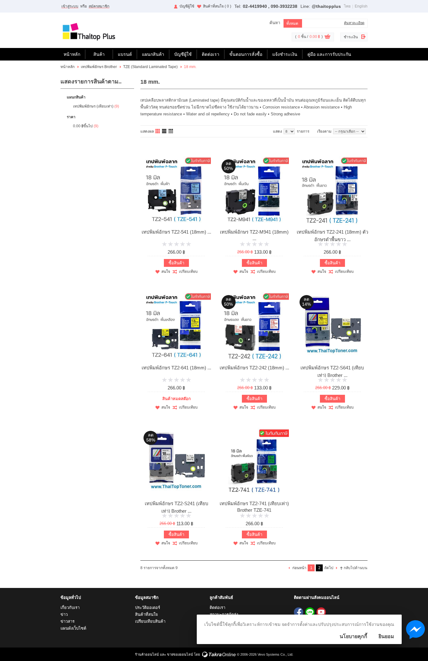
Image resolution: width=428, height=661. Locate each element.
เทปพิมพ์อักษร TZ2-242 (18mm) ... (254, 367)
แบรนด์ (125, 54)
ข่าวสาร (67, 621)
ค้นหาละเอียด (354, 23)
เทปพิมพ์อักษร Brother (99, 67)
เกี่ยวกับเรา (70, 607)
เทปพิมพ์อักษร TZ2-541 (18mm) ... (176, 232)
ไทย (347, 6)
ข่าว (64, 614)
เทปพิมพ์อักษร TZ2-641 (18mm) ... (176, 367)
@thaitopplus (326, 6)
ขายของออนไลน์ (180, 654)
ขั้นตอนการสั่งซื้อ (245, 54)
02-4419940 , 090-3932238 (270, 6)
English (361, 6)
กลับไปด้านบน (355, 568)
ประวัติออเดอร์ (147, 607)
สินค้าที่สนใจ (217, 6)
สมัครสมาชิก (99, 6)
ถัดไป (328, 568)
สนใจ (165, 271)
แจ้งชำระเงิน (284, 54)
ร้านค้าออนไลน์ (147, 654)
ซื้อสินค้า (176, 263)
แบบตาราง (171, 131)
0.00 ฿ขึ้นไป (83, 126)
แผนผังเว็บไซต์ (73, 628)
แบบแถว (164, 131)
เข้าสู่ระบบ (69, 6)
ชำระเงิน (351, 37)
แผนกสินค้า (153, 54)
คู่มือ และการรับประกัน (329, 54)
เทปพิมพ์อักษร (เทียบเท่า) (93, 106)
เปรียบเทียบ (188, 271)
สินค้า (99, 54)
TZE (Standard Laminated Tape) (150, 67)
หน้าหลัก (72, 54)
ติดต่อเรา (210, 54)
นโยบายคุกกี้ (353, 636)
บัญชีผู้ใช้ (187, 6)
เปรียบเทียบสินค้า (150, 621)
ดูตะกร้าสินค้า (327, 37)
